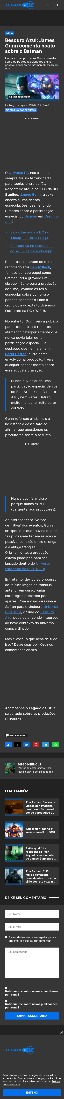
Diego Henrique (29, 764)
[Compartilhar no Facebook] (8, 744)
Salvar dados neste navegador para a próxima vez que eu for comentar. (32, 939)
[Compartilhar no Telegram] (45, 744)
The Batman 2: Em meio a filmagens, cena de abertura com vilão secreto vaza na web (41, 878)
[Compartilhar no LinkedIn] (26, 744)
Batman (31, 216)
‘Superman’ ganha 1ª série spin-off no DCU (40, 830)
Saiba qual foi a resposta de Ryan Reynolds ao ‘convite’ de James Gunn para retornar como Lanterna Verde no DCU (40, 858)
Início (9, 33)
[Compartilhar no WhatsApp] (55, 744)
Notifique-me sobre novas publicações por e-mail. (31, 1005)
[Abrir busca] (57, 5)
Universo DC (19, 173)
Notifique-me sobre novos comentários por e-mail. (31, 992)
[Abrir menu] (48, 5)
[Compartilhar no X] (17, 744)
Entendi (32, 1092)
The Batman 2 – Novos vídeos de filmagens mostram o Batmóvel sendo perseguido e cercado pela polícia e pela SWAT (41, 811)
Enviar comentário (32, 1015)
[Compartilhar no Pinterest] (36, 744)
